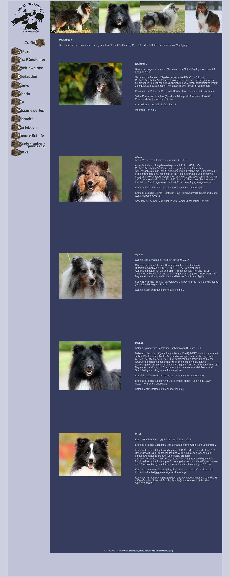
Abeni (193, 445)
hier (153, 109)
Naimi (201, 381)
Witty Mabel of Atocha (148, 195)
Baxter (158, 381)
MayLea (213, 281)
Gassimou (160, 445)
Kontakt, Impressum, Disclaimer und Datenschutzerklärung (146, 551)
